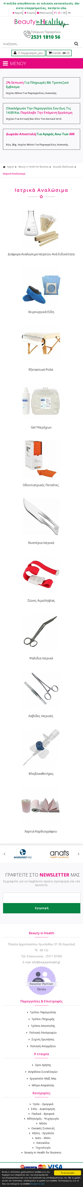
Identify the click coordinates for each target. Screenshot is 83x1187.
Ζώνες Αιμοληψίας (41, 600)
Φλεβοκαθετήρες (41, 774)
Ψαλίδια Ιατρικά (41, 658)
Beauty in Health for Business (33, 166)
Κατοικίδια (42, 1143)
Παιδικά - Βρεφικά (42, 1114)
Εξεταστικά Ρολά (41, 369)
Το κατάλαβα (67, 1172)
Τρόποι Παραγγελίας (43, 1012)
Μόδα (43, 1123)
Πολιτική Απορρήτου (43, 1046)
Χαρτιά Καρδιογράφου (41, 831)
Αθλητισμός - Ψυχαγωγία (43, 1118)
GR (64, 12)
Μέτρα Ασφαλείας (43, 1085)
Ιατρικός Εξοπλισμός (63, 166)
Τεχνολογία (42, 1147)
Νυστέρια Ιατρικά (41, 543)
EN (69, 12)
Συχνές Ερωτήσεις (42, 1039)
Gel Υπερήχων (41, 427)
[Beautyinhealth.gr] (41, 27)
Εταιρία (31, 12)
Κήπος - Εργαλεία (43, 1133)
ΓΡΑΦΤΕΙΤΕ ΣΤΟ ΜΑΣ (42, 874)
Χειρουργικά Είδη (41, 312)
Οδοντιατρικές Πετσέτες (41, 485)
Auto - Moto (43, 1138)
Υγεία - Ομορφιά (43, 1104)
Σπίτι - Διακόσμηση (43, 1109)
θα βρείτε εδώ (37, 1183)
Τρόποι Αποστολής (43, 1026)
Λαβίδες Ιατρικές (40, 716)
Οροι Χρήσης (43, 1065)
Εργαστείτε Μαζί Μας (43, 1078)
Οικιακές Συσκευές (43, 1128)
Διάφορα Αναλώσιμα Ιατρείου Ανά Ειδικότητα (41, 254)
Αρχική (18, 12)
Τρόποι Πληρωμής (42, 1019)
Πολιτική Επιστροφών (43, 1032)
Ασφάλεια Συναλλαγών (43, 1071)
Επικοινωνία (46, 12)
